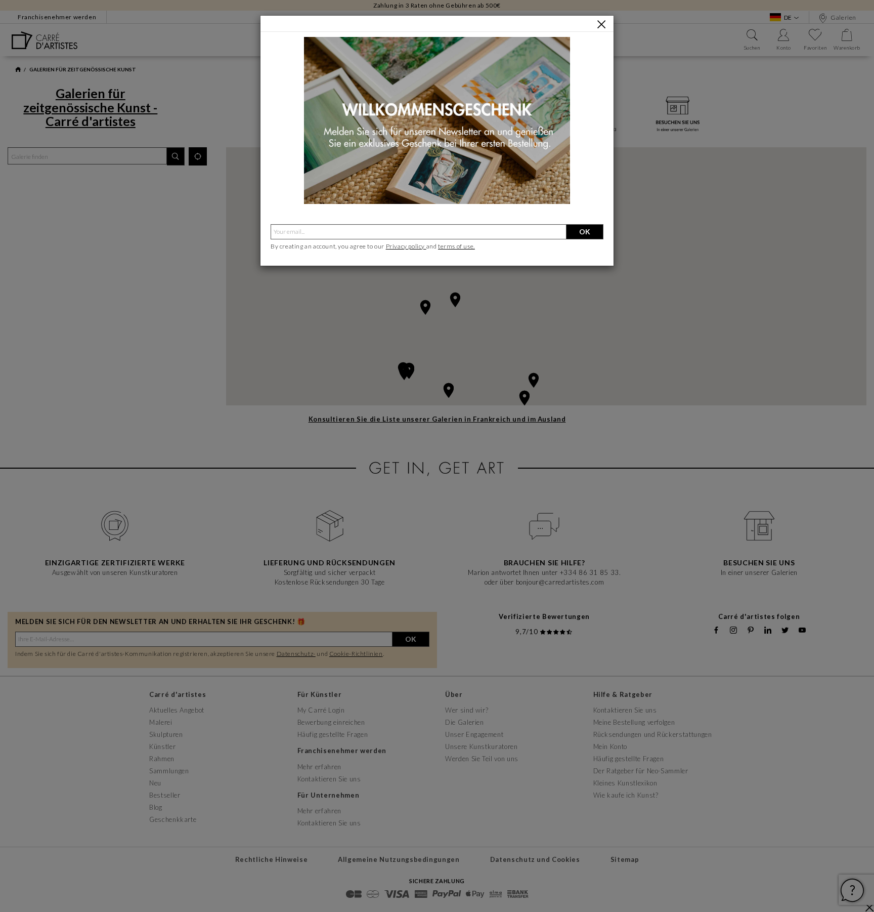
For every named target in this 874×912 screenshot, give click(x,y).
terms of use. (456, 246)
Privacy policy (406, 246)
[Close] (601, 24)
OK (584, 231)
